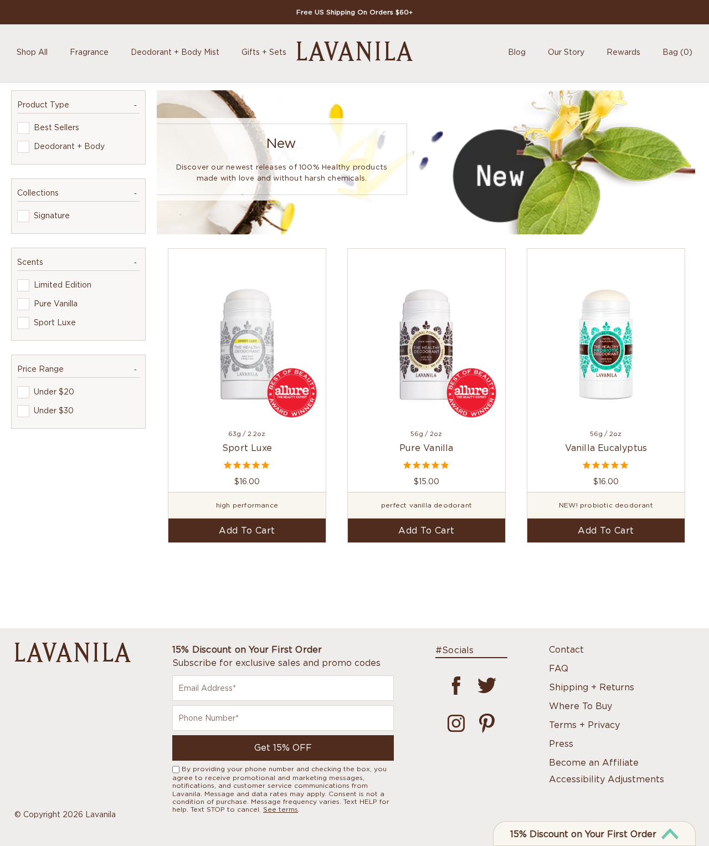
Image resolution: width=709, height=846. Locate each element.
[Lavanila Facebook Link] (456, 677)
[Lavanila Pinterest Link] (487, 715)
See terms (280, 809)
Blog (517, 52)
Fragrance (89, 52)
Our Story (566, 52)
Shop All (32, 52)
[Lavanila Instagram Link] (456, 715)
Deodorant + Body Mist (175, 52)
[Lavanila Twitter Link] (487, 677)
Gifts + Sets (264, 52)
